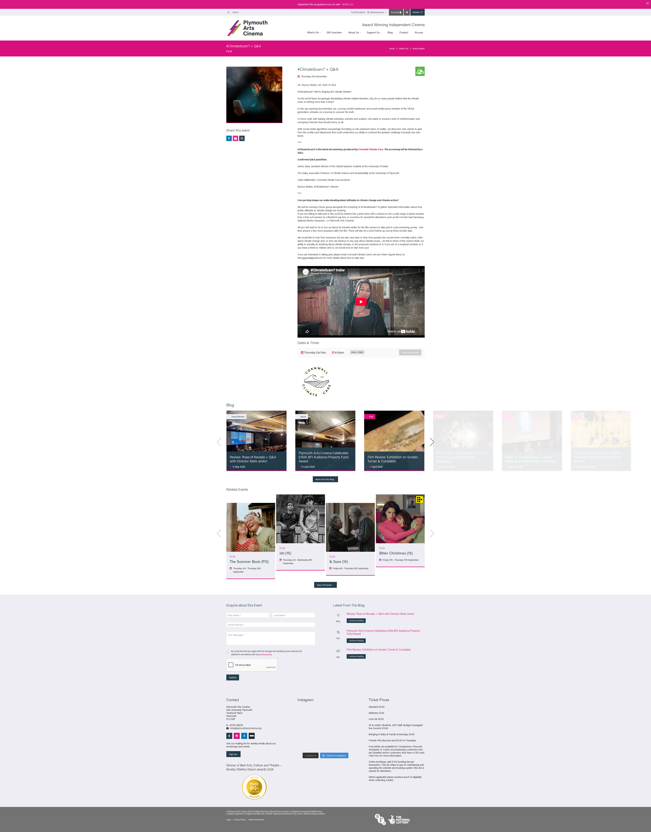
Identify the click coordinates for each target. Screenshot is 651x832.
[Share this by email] (235, 138)
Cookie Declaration (256, 819)
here (376, 755)
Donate (416, 12)
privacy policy (266, 654)
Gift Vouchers (334, 32)
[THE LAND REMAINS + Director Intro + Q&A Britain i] (318, 710)
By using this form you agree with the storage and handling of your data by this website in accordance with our (266, 652)
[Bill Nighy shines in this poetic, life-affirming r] (304, 746)
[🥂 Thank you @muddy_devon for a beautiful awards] (332, 737)
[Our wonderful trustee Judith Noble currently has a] (347, 737)
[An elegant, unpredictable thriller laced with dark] (318, 746)
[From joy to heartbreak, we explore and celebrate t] (304, 710)
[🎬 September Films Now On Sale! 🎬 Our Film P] (318, 719)
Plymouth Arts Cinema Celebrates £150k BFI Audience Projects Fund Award (383, 632)
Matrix (322, 814)
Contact (403, 32)
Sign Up (233, 754)
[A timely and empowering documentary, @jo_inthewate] (347, 746)
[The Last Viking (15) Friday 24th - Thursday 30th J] (332, 728)
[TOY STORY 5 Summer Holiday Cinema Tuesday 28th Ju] (318, 728)
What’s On (313, 32)
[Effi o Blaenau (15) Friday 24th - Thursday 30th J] (347, 728)
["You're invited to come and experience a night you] (347, 710)
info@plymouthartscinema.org (245, 728)
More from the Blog (324, 479)
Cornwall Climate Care (370, 149)
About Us (353, 32)
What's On (347, 4)
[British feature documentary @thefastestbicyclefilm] (304, 719)
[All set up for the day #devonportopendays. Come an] (304, 737)
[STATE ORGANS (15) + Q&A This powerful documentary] (332, 719)
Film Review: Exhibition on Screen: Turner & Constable (379, 649)
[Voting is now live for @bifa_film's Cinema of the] (332, 710)
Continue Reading (356, 620)
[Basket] (407, 12)
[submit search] (228, 12)
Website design (310, 814)
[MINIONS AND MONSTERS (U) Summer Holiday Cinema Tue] (304, 728)
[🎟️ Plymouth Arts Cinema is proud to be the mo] (332, 746)
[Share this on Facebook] (229, 138)
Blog (390, 32)
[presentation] (252, 665)
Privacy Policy (239, 819)
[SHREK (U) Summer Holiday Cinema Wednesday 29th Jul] (347, 719)
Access (419, 32)
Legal (228, 819)
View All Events (324, 584)
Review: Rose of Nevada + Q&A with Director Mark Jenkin (380, 613)
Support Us (373, 32)
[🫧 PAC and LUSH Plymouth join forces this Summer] (318, 737)
